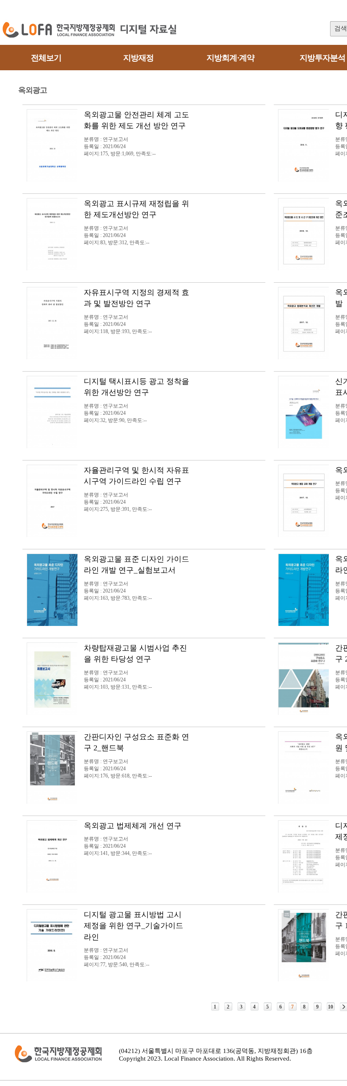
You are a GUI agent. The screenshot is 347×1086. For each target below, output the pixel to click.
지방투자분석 (322, 57)
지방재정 (138, 57)
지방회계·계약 (230, 57)
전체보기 (46, 57)
